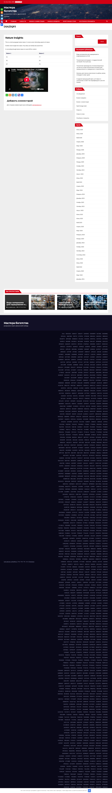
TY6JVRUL (73, 719)
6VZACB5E (85, 419)
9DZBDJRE (105, 452)
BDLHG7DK (92, 478)
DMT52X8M (79, 507)
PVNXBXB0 (66, 668)
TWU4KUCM (67, 719)
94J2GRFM (74, 450)
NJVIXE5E (80, 634)
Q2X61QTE (92, 670)
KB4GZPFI (72, 592)
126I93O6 (93, 346)
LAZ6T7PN (98, 605)
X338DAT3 (79, 756)
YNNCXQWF (73, 774)
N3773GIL (86, 629)
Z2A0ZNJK (61, 779)
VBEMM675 (92, 735)
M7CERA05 (80, 616)
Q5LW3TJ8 (79, 673)
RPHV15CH (66, 696)
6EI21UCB (105, 411)
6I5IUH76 (74, 414)
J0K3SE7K (105, 574)
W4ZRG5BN (85, 743)
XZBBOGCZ (98, 763)
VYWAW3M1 (105, 740)
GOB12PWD (65, 543)
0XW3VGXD (105, 344)
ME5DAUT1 (92, 618)
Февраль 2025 (80, 158)
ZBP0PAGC (73, 782)
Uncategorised (80, 94)
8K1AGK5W (93, 440)
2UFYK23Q (67, 370)
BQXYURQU (98, 484)
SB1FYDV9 (79, 701)
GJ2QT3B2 (92, 541)
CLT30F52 (99, 491)
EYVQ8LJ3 (61, 525)
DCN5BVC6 (105, 502)
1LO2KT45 (93, 354)
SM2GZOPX (105, 704)
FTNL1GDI (85, 533)
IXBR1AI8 (87, 574)
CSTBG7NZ (66, 497)
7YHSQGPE (75, 434)
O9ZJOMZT (92, 642)
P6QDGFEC (79, 657)
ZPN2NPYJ (92, 784)
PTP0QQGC (92, 665)
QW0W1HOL (105, 683)
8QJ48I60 (93, 442)
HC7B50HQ (80, 551)
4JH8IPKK (87, 388)
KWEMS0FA (61, 600)
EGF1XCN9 (98, 517)
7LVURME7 (86, 429)
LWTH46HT (80, 613)
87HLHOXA (62, 437)
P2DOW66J (79, 655)
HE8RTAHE (98, 551)
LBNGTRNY (105, 605)
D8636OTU (73, 502)
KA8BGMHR (105, 590)
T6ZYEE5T (73, 712)
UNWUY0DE (85, 727)
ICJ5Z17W (99, 566)
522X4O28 (63, 395)
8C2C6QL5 (92, 437)
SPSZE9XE (85, 706)
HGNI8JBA (93, 554)
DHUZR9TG (105, 504)
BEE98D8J (105, 478)
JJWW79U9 (85, 582)
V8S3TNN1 (67, 735)
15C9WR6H (80, 349)
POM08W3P (79, 662)
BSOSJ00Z (105, 484)
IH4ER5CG (81, 569)
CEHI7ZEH (105, 489)
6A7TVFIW (105, 408)
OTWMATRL (79, 652)
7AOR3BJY (79, 427)
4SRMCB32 (86, 390)
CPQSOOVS (85, 494)
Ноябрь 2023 (80, 202)
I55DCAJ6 (87, 564)
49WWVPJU (79, 385)
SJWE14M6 (79, 704)
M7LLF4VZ (86, 616)
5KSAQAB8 (79, 401)
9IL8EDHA (61, 458)
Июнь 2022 (79, 263)
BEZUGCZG (61, 481)
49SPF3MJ (73, 385)
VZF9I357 (60, 743)
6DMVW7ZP (92, 411)
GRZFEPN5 (91, 543)
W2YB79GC (73, 743)
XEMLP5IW (61, 761)
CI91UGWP (93, 491)
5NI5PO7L (74, 403)
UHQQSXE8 (98, 725)
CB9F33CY (93, 489)
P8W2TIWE (92, 657)
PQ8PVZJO (105, 662)
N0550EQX (62, 629)
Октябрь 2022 (80, 251)
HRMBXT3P (98, 559)
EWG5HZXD (98, 522)
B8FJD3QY (98, 476)
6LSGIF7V (92, 414)
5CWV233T (75, 398)
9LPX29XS (92, 458)
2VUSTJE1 (79, 370)
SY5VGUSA (105, 709)
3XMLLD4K (79, 383)
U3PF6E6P (98, 719)
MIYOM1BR (105, 621)
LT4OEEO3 (105, 611)
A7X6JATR (86, 465)
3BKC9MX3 (79, 375)
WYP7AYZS (79, 753)
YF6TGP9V (74, 771)
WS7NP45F (85, 750)
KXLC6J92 (73, 600)
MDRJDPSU (85, 618)
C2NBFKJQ (98, 486)
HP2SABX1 (72, 559)
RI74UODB (99, 691)
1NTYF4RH (67, 357)
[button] (107, 21)
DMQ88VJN (73, 507)
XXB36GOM (85, 763)
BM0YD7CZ (65, 484)
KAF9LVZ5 (66, 592)
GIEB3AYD (79, 541)
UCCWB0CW (66, 725)
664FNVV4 (68, 408)
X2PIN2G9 (74, 756)
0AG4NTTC (62, 338)
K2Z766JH (105, 587)
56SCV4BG (93, 395)
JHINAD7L (79, 582)
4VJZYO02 (61, 393)
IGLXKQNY (75, 569)
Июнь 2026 (79, 133)
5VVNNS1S (75, 406)
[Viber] (1, 21)
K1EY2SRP (99, 587)
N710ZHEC (67, 631)
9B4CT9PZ (73, 452)
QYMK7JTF (61, 686)
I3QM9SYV (70, 564)
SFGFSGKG (92, 701)
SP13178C (79, 706)
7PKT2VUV (73, 432)
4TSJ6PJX (98, 390)
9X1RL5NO (99, 460)
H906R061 (99, 548)
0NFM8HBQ (98, 341)
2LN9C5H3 (98, 364)
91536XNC (87, 447)
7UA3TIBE (105, 432)
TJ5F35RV (105, 714)
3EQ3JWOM (92, 375)
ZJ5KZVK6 (73, 784)
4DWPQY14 (92, 385)
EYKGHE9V (105, 522)
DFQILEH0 (92, 504)
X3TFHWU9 (86, 756)
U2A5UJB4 (86, 719)
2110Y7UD (62, 362)
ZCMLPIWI (86, 782)
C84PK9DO (67, 489)
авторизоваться (36, 105)
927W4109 (93, 447)
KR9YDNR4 (79, 598)
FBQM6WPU (80, 528)
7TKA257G (92, 432)
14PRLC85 (68, 349)
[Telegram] (1, 18)
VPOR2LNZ (60, 740)
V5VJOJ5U (98, 732)
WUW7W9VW (65, 753)
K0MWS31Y (92, 587)
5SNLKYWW (62, 406)
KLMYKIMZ (99, 595)
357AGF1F (86, 372)
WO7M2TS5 (97, 748)
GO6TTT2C (105, 541)
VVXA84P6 (92, 740)
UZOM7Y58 (73, 732)
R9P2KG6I (73, 688)
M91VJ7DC (98, 616)
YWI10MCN (73, 776)
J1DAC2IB (68, 577)
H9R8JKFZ (61, 551)
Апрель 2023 (80, 226)
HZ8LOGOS (88, 561)
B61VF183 (86, 476)
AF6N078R (99, 468)
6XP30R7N (69, 421)
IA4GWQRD (81, 566)
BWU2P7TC (68, 486)
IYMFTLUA (93, 574)
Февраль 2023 (80, 234)
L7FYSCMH (61, 605)
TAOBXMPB (105, 712)
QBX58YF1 (86, 675)
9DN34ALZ (98, 452)
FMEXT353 (79, 530)
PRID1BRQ (72, 665)
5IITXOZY (67, 401)
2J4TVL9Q (86, 364)
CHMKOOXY (86, 491)
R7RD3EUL (67, 688)
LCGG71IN (68, 608)
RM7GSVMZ (79, 693)
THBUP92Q (81, 714)
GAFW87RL (72, 538)
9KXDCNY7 (80, 458)
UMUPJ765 (72, 727)
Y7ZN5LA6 (74, 769)
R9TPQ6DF (79, 688)
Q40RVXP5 (105, 670)
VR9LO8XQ (66, 740)
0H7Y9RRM (105, 338)
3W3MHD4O (61, 383)
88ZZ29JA (74, 437)
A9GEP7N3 (98, 465)
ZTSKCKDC (85, 787)
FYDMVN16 (68, 535)
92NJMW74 (98, 447)
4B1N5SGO (86, 385)
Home (63, 333)
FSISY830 (73, 533)
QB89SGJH (80, 675)
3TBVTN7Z (91, 380)
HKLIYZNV (86, 556)
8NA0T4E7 (75, 442)
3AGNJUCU (67, 375)
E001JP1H (81, 512)
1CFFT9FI (69, 351)
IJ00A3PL (87, 569)
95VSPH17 (93, 450)
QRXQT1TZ (73, 683)
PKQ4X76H (99, 660)
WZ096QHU (85, 753)
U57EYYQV (66, 722)
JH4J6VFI (73, 582)
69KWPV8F (93, 408)
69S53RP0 (99, 408)
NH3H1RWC (73, 634)
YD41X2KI (105, 769)
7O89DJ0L (105, 429)
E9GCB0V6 (66, 517)
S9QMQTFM (65, 701)
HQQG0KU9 (91, 559)
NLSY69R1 (86, 634)
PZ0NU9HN (60, 670)
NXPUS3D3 (105, 636)
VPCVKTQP (105, 738)
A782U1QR (73, 465)
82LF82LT (99, 434)
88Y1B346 (68, 437)
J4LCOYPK (98, 577)
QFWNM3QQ (74, 678)
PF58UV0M (74, 660)
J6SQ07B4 (63, 579)
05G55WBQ (105, 333)
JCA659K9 (99, 579)
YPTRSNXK (86, 774)
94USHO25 (87, 450)
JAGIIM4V (82, 579)
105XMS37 (75, 346)
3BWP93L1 (86, 375)
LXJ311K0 (86, 613)
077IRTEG (80, 336)
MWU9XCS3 (98, 626)
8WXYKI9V (68, 447)
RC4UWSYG (61, 691)
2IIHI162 (81, 364)
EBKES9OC (86, 517)
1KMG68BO (67, 354)
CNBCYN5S (78, 494)
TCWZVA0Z (69, 714)
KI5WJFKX (67, 595)
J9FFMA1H (69, 579)
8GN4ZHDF (62, 440)
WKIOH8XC (98, 745)
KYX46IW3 (99, 600)
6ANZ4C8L (61, 411)
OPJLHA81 (92, 649)
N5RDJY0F (105, 629)
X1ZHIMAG (61, 756)
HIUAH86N (66, 556)
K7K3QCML (72, 590)
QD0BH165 (92, 675)
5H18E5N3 (99, 398)
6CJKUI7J (86, 411)
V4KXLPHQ (92, 732)
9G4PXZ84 (78, 455)
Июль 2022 (79, 259)
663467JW (62, 408)
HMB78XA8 (92, 556)
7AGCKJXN (67, 427)
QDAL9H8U (99, 675)
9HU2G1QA (98, 455)
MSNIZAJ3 (85, 626)
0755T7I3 (75, 336)
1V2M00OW (60, 359)
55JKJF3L (75, 395)
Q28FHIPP (86, 670)
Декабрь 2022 (80, 242)
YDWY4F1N (68, 771)
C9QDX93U (80, 489)
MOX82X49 (105, 623)
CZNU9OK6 (73, 499)
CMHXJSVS (71, 494)
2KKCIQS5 (92, 364)
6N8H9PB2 (66, 416)
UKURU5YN (66, 727)
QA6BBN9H (105, 673)
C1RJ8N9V (80, 486)
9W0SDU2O (86, 460)
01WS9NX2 (86, 333)
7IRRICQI (74, 429)
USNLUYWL (98, 727)
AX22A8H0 (98, 473)
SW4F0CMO (92, 709)
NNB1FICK (98, 634)
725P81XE (99, 421)
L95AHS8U (68, 605)
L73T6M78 (105, 603)
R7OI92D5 (61, 688)
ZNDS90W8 (86, 784)
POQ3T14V (85, 662)
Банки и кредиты (54, 21)
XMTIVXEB (105, 761)
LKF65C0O (62, 611)
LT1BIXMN (99, 611)
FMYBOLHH (86, 530)
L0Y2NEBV (62, 603)
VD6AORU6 (98, 735)
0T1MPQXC (86, 344)
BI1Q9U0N (86, 481)
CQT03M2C (98, 494)
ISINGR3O (93, 572)
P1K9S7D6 (73, 655)
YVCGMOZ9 (60, 776)
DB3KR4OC (92, 502)
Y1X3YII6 (80, 766)
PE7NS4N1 (67, 660)
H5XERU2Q (80, 548)
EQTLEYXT (72, 522)
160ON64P (86, 349)
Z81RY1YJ (99, 779)
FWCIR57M (98, 533)
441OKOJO (99, 383)
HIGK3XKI (60, 556)
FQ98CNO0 (61, 533)
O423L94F (99, 639)
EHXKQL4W (61, 520)
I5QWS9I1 (93, 564)
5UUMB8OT (69, 406)
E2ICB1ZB (105, 512)
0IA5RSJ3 (62, 341)
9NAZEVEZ (98, 458)
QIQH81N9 (72, 680)
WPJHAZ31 (65, 750)
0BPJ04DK (68, 338)
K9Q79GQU (98, 590)
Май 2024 (79, 182)
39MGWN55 (98, 372)
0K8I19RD (68, 341)
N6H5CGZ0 (61, 631)
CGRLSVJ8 (79, 491)
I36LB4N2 (105, 561)
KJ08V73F (73, 595)
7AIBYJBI (74, 427)
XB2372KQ (86, 758)
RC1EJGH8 (105, 688)
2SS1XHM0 (86, 367)
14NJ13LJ (62, 349)
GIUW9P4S (85, 541)
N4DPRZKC (92, 629)
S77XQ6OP (73, 699)
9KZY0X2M (86, 458)
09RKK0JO (105, 336)
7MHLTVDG (92, 429)
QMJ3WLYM (85, 680)
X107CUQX (105, 753)
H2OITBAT (61, 548)
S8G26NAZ (92, 699)
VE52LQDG (105, 735)
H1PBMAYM (98, 546)
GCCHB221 (91, 538)
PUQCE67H (98, 665)
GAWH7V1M (85, 538)
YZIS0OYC (92, 776)
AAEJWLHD (105, 465)
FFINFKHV (92, 528)
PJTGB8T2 (93, 660)
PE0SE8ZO (61, 660)
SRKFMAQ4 (105, 706)
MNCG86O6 (85, 623)
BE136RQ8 (99, 478)
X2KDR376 (67, 756)
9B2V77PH (67, 452)
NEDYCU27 (60, 634)
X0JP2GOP (98, 753)
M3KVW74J (60, 616)
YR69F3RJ (92, 774)
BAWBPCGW (66, 478)
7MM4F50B (99, 429)
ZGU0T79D (98, 782)
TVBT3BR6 (60, 719)
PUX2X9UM (105, 665)
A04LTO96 (62, 463)
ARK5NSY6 (105, 471)
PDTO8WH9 (105, 657)
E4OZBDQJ (74, 515)
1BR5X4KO (63, 351)
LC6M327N (62, 608)
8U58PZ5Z (86, 445)
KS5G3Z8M (92, 598)
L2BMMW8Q (81, 603)
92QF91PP (105, 447)
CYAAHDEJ (67, 499)
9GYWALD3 (91, 455)
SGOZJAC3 (105, 701)
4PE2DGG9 (67, 390)
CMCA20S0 (65, 494)
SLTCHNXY (92, 704)
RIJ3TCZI (105, 691)
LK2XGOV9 (105, 608)
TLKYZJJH (66, 717)
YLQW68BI (105, 771)
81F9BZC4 (93, 434)
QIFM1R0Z (105, 678)
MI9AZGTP (86, 621)
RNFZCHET (92, 693)
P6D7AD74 (72, 657)
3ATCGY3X (73, 375)
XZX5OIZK (62, 766)
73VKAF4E (74, 424)
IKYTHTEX (99, 569)
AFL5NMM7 (60, 471)
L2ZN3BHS (87, 603)
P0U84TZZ (67, 655)
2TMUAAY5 (98, 367)
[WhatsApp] (1, 9)
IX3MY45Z (81, 574)
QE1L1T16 (105, 675)
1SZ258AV (92, 357)
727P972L (105, 421)
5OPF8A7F (86, 403)
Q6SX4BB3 (85, 673)
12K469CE (99, 346)
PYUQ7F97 (98, 668)
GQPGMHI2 (85, 543)
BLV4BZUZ (98, 481)
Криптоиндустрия (69, 21)
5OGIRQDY (80, 403)
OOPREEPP (72, 649)
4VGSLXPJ (105, 390)
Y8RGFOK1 (80, 769)
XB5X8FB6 (92, 758)
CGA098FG (66, 491)
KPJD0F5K (73, 598)
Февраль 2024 (80, 194)
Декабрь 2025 (80, 154)
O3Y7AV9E (92, 639)
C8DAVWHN (74, 489)
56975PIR (87, 395)
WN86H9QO (84, 748)
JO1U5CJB (61, 585)
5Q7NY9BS (92, 403)
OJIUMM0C (105, 644)
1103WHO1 (87, 346)
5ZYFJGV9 (82, 406)
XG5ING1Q (80, 761)
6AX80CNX (74, 411)
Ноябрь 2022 (80, 246)
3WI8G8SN (67, 383)
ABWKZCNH (73, 468)
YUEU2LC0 (105, 774)
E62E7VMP (98, 515)
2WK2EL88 (91, 370)
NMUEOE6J (92, 634)
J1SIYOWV (74, 577)
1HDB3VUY (87, 351)
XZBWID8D (105, 763)
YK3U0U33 (99, 771)
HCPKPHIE (86, 551)
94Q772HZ (81, 450)
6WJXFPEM (105, 419)
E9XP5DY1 (73, 517)
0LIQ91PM (86, 341)
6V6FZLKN (73, 419)
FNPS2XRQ (98, 530)
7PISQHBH (67, 432)
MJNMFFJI (66, 623)
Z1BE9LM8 (105, 776)
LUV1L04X (61, 613)
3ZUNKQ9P (93, 383)
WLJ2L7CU (65, 748)
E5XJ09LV (92, 515)
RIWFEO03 (60, 693)
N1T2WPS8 (74, 629)
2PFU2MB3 (67, 367)
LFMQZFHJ (74, 608)
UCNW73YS (73, 725)
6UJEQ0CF (60, 419)
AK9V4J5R (67, 471)
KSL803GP (98, 598)
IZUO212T (99, 574)
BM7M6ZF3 (72, 484)
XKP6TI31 (99, 761)
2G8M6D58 (75, 364)
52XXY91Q (69, 395)
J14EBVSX (62, 577)
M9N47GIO (105, 616)
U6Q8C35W (79, 722)
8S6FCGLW (66, 445)
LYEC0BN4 (92, 613)
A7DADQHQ (79, 465)
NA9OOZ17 (98, 631)
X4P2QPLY (99, 756)
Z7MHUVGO (92, 779)
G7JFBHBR (105, 535)
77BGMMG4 (80, 424)
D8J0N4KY (79, 502)
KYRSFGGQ (86, 600)
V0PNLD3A (79, 732)
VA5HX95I (79, 735)
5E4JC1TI (81, 398)
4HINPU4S (75, 388)
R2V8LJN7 (86, 686)
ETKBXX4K (79, 522)
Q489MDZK (60, 673)
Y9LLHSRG (86, 769)
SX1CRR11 (98, 709)
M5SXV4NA (67, 616)
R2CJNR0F (80, 686)
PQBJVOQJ (65, 665)
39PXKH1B (105, 372)
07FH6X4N (86, 336)
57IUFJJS (99, 395)
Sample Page (73, 701)
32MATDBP (74, 372)
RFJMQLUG (87, 691)
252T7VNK (86, 362)
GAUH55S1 (78, 538)
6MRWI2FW (105, 414)
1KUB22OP (80, 354)
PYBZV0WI (79, 668)
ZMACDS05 (79, 784)
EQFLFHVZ (105, 520)
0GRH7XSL (92, 338)
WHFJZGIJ (79, 745)
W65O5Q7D (92, 743)
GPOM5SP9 (72, 543)
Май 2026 (79, 137)
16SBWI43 (92, 349)
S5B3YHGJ (60, 699)
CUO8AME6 (86, 497)
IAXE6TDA (87, 566)
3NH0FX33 (98, 377)
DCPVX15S (66, 504)
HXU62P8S (75, 561)
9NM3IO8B (105, 458)
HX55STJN (69, 561)
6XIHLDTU (63, 421)
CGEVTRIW (73, 491)
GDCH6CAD (105, 538)
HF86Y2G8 (67, 554)
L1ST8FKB (74, 603)
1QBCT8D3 (80, 357)
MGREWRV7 (79, 621)
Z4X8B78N (73, 779)
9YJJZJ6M (105, 460)
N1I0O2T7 (68, 629)
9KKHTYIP (73, 458)
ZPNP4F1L (98, 784)
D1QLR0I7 (86, 499)
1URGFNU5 (98, 357)
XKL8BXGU (92, 761)
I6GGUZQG (99, 564)
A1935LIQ (68, 463)
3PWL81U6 (72, 380)
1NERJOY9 (105, 354)
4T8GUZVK (92, 390)
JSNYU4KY (67, 587)
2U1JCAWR (60, 370)
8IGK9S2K (81, 440)
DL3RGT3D (66, 507)
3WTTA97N (73, 383)
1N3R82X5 (99, 354)
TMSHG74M (73, 717)
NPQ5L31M (60, 636)
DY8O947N (68, 512)
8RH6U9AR (99, 442)
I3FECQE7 (64, 564)
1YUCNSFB (98, 359)
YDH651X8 (61, 771)
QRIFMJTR (66, 683)
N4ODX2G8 (98, 629)
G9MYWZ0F (65, 538)
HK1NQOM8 (79, 556)
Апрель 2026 (80, 141)
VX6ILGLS (98, 740)
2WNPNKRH (98, 370)
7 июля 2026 (89, 307)
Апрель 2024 (80, 186)
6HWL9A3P (68, 414)
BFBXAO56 (67, 481)
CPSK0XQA (92, 494)
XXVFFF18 (92, 763)
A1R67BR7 (73, 463)
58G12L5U (105, 395)
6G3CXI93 (62, 414)
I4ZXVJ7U (76, 564)
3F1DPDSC (99, 375)
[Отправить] (1, 24)
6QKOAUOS (92, 416)
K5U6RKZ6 (66, 590)
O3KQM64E (86, 639)
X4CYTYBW (92, 756)
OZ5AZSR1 (98, 652)
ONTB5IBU (105, 647)
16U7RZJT (98, 349)
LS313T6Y (93, 611)
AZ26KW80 (61, 476)
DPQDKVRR (66, 509)
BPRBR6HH (91, 484)
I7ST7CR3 (69, 566)
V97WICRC (73, 735)
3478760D (80, 372)
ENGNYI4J (86, 520)
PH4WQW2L (86, 660)
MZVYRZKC (105, 626)
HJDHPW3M (73, 556)
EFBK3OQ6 (92, 517)
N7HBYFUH (73, 631)
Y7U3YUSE (68, 769)
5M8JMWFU (61, 403)
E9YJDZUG (79, 517)
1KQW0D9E (74, 354)
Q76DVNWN (98, 673)
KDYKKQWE (86, 592)
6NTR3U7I (72, 416)
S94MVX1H (98, 699)
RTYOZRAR (79, 696)
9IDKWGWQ (105, 455)
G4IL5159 (93, 535)
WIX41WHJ (91, 745)
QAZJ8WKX (73, 675)
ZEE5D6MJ (92, 782)
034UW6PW (92, 333)
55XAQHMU (81, 395)
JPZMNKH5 (80, 585)
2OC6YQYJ (60, 367)
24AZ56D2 (74, 362)
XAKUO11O (80, 758)
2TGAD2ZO (92, 367)
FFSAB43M (98, 528)
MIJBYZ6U (98, 621)
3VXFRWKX (98, 380)
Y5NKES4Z (93, 766)
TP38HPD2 (92, 717)
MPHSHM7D (65, 626)
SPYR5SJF (91, 706)
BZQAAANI (74, 486)
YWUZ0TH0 (80, 776)
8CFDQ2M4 (98, 437)
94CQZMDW (68, 450)
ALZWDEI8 (92, 471)
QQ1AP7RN (98, 680)
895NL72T (80, 437)
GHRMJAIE (73, 541)
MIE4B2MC (92, 621)
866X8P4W (105, 434)
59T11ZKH (63, 398)
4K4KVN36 (93, 388)
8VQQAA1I (98, 445)
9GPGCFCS (85, 455)
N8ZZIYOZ (92, 631)
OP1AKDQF (85, 649)
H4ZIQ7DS (67, 548)
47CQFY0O (60, 385)
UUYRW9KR (67, 730)
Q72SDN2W (91, 673)
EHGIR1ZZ (105, 517)
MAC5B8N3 (65, 618)
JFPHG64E (67, 582)
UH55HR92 (92, 725)
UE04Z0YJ (79, 725)
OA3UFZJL (98, 642)
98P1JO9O (105, 450)
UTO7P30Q (105, 727)
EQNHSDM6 (66, 522)
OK (89, 790)
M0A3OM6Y (98, 613)
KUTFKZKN (105, 598)
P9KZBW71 (98, 657)
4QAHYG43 (80, 390)
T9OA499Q (98, 712)
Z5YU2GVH (79, 779)
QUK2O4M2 (91, 683)
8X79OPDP (74, 447)
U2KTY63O (92, 719)
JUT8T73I (80, 587)
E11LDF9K (86, 512)
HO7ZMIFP (105, 556)
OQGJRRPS (98, 649)
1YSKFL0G (92, 359)
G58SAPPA (98, 535)
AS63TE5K (74, 473)
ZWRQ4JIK (105, 787)
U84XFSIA (92, 722)
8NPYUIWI (81, 442)
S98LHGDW (105, 699)
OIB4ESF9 (98, 644)
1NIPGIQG (61, 357)
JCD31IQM (105, 579)
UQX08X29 (92, 727)
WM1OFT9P (71, 748)
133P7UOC (105, 346)
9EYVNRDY (72, 455)
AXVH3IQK (105, 473)
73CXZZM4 (61, 424)
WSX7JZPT (91, 750)
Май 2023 (79, 222)
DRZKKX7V (73, 509)
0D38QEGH (74, 338)
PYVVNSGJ (105, 668)
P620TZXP (66, 657)
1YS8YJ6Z (86, 359)
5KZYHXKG (92, 401)
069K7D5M (69, 336)
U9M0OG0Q (98, 722)
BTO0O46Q (61, 486)
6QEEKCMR (85, 416)
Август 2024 (79, 174)
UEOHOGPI (85, 725)
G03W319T (80, 535)
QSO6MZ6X (79, 683)
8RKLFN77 (105, 442)
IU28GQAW (105, 572)
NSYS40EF (73, 636)
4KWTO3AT (105, 388)
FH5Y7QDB (61, 530)
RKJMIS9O (66, 693)
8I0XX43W (75, 440)
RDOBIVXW (67, 691)
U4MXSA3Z (105, 719)
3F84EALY (105, 375)
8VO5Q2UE (92, 445)
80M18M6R (87, 434)
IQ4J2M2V (69, 572)
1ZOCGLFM (105, 359)
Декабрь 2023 (80, 198)
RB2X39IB (99, 688)
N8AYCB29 (86, 631)
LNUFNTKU (68, 611)
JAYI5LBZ (87, 579)
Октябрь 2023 (80, 206)
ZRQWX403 (66, 787)
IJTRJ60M (93, 569)
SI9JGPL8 (65, 704)
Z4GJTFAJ (67, 779)
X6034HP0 (61, 758)
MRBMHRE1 (78, 626)
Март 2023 (79, 230)
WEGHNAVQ (66, 745)
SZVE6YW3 (60, 712)
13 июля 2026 (12, 307)
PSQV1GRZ (85, 665)
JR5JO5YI (99, 585)
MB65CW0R (72, 618)
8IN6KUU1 (86, 440)
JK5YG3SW (91, 582)
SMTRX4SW (66, 706)
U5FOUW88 (73, 722)
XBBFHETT (98, 758)
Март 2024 (79, 190)
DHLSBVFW (98, 504)
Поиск (78, 36)
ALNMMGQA (86, 471)
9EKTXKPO (66, 455)
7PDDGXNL (61, 432)
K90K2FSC (85, 590)
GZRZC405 (85, 546)
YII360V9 (93, 771)
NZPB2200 (60, 639)
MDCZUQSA (78, 618)
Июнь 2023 (79, 218)
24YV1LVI (80, 362)
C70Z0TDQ (61, 489)
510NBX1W (93, 393)
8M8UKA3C (62, 442)
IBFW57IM (93, 566)
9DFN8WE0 (92, 452)
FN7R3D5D (92, 530)
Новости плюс (80, 114)
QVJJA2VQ (98, 683)
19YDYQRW (105, 349)
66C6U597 (74, 408)
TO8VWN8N (86, 717)
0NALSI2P (92, 341)
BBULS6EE (73, 478)
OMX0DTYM (98, 647)
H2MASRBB (105, 546)
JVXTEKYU (86, 587)
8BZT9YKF (86, 437)
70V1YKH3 (81, 421)
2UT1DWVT (73, 370)
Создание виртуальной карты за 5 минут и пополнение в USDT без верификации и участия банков (90, 80)
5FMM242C (87, 398)
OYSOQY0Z (92, 652)
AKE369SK (73, 471)
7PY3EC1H (86, 432)
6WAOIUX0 (98, 419)
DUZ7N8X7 (92, 509)
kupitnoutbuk (22, 307)
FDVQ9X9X (86, 528)
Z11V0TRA (99, 776)
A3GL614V (85, 463)
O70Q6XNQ (72, 642)
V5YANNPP (105, 732)
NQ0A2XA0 (66, 636)
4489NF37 (105, 383)
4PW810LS (73, 390)
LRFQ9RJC (86, 611)
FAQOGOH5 (73, 528)
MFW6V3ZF (72, 621)
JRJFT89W (105, 585)
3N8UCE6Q (92, 377)
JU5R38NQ (74, 587)
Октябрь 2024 (80, 170)
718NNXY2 (93, 421)
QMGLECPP (79, 680)
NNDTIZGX (105, 634)
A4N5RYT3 (91, 463)
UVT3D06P (86, 730)
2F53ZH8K (69, 364)
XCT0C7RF (105, 758)
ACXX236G (86, 468)
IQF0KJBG (75, 572)
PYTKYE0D (92, 668)
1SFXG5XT (86, 357)
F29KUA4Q (92, 525)
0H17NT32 (99, 338)
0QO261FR (67, 344)
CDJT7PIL (99, 489)
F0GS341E (73, 525)
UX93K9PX (98, 730)
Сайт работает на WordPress (10, 561)
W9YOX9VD (105, 743)
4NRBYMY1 (61, 390)
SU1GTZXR (66, 709)
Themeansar (31, 561)
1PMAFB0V (73, 357)
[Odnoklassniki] (1, 12)
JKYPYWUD (98, 582)
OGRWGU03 (92, 644)
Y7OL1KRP (61, 769)
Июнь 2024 (79, 178)
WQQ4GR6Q (72, 750)
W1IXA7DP (66, 743)
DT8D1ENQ (86, 509)
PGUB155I (80, 660)
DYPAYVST (74, 512)
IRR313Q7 (81, 572)
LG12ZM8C (80, 608)
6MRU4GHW (98, 414)
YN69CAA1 (66, 774)
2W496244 (86, 370)
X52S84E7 (105, 756)
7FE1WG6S (98, 427)
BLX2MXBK (105, 481)
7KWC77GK (80, 429)
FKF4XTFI (73, 530)
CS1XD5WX (105, 494)
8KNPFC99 (99, 440)
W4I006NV (79, 743)
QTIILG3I (86, 683)
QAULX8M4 (67, 675)
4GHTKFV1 (63, 388)
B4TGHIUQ (73, 476)
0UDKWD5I (92, 344)
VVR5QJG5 (85, 740)
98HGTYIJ (99, 450)
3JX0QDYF (86, 377)
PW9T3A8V (73, 668)
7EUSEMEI (92, 427)
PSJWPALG (78, 665)
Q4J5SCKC (66, 673)
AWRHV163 (92, 473)
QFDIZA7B (67, 678)
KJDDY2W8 (79, 595)
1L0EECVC (86, 354)
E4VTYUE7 (80, 515)
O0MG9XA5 (73, 639)
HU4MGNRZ (105, 559)
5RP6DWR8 (105, 403)
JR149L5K (93, 585)
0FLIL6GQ (81, 338)
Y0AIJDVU (68, 766)
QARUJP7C (60, 675)
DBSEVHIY (98, 502)
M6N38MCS (73, 616)
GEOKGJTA (66, 541)
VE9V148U (61, 738)
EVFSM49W (91, 522)
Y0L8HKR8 (74, 766)
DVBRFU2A (105, 509)
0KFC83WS (80, 341)
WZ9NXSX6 (92, 753)
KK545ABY (86, 595)
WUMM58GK (105, 750)
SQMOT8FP (98, 706)
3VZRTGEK (105, 380)
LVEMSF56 (67, 613)
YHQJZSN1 (87, 771)
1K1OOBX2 (105, 351)
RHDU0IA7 (93, 691)
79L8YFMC (61, 427)
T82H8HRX (79, 712)
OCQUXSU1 (105, 642)
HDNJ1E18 (92, 551)
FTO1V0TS (91, 533)
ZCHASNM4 (80, 782)
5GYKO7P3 (93, 398)
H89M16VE (93, 548)
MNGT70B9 (92, 623)
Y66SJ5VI (99, 766)
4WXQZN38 (80, 393)
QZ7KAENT (74, 686)
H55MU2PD (73, 548)
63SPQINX (105, 406)
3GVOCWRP (73, 377)
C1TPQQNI (86, 486)
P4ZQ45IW (105, 655)
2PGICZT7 (73, 367)
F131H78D (86, 525)
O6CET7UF (66, 642)
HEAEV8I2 (61, 554)
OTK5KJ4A (72, 652)
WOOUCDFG (105, 748)
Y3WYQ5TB (86, 766)
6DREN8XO (99, 411)
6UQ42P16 (67, 419)
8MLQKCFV (69, 442)
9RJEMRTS (73, 460)
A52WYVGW (98, 463)
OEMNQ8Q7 (72, 644)
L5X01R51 (99, 603)
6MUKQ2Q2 (60, 416)
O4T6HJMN (105, 639)
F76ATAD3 (60, 528)
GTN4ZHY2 (66, 546)
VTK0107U (73, 740)
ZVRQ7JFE (91, 787)
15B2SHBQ (74, 349)
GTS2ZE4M (72, 546)
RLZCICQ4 (72, 693)
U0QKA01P (80, 719)
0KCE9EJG (74, 341)
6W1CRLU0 (92, 419)
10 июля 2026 (64, 307)
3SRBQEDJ (85, 380)
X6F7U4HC (67, 758)
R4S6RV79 (105, 686)
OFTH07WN (78, 644)
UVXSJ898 (92, 730)
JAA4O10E (75, 579)
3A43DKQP (60, 375)
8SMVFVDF (73, 445)
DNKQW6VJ (86, 507)
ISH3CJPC (87, 572)
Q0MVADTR (67, 670)
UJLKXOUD (105, 725)
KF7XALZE (98, 592)
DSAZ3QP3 (79, 509)
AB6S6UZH (66, 468)
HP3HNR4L (78, 559)
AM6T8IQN (98, 471)
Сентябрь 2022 (80, 255)
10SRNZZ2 (81, 346)
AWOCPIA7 (86, 473)
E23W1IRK (92, 512)
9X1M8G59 (92, 460)
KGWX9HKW (61, 595)
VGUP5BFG (80, 738)
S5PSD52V (66, 699)
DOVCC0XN (99, 507)
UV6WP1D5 (73, 730)
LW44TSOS (74, 613)
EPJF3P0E (98, 520)
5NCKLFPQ (67, 403)
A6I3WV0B (67, 465)
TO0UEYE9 (79, 717)
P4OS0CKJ (98, 655)
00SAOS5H (68, 333)
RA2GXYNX (86, 688)
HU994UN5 (63, 561)
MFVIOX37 (66, 621)
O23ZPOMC (80, 639)
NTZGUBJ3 (79, 636)
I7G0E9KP (105, 564)
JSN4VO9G (61, 587)
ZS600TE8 (72, 787)
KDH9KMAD (79, 592)
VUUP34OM (79, 740)
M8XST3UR (92, 616)
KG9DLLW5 (105, 592)
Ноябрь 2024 (80, 166)
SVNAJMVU (73, 709)
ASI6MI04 (80, 473)
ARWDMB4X (67, 473)
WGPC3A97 (73, 745)
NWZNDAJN (92, 636)
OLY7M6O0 (92, 647)
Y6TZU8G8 (105, 766)
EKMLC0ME (73, 520)
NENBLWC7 (67, 634)
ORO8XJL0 (105, 649)
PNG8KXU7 (72, 662)
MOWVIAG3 (98, 623)
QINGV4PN (66, 680)
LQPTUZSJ (80, 611)
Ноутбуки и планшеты (87, 21)
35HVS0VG (92, 372)
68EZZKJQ (86, 408)
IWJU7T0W (75, 574)
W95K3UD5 (98, 743)
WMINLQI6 (78, 748)
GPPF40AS (78, 543)
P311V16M (86, 655)
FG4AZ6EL (105, 528)
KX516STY (67, 600)
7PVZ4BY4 (80, 432)
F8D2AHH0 (66, 528)
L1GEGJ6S (68, 603)
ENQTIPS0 (92, 520)
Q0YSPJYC (73, 670)
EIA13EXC (67, 520)
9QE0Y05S (67, 460)
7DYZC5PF (86, 427)
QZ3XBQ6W (68, 686)
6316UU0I (93, 406)
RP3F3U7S (105, 693)
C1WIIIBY (92, 486)
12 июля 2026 (38, 307)
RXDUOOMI (86, 696)
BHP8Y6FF (73, 481)
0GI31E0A (86, 338)
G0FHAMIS (86, 535)
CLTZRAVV (105, 491)
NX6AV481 (98, 636)
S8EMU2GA (85, 699)
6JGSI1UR (79, 414)
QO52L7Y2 (92, 680)
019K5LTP (80, 333)
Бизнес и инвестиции (36, 21)
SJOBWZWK (72, 704)
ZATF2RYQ (60, 782)
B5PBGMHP (80, 476)
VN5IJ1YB (98, 738)
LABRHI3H (86, 605)
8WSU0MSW (62, 447)
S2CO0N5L (98, 696)
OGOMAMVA (85, 644)
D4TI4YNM (98, 499)
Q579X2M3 (72, 673)
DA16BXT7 (85, 502)
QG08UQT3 (80, 678)
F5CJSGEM (98, 525)
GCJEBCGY (98, 538)
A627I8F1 (61, 465)
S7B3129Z (79, 699)
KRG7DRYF (86, 598)
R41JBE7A (99, 686)
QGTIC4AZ (86, 678)
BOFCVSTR (78, 484)
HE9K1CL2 (105, 551)
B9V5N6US (105, 476)
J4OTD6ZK (105, 577)
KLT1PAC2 (105, 595)
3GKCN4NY (67, 377)
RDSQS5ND (74, 691)
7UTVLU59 (62, 434)
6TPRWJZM (105, 416)
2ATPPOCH (98, 362)
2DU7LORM (63, 364)
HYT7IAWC (82, 561)
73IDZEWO (68, 424)
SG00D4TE (98, 701)
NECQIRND (105, 631)
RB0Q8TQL (92, 688)
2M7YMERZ (105, 364)
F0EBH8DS (67, 525)
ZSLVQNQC (79, 787)
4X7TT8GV (86, 393)
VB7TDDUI (85, 735)
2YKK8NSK (105, 370)
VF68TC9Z (67, 738)
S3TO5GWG (105, 696)
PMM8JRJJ (65, 662)
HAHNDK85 (73, 551)
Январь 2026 (80, 150)
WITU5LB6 (85, 745)
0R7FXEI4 (80, 344)
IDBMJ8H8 (105, 566)
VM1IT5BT (92, 738)
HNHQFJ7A (98, 556)
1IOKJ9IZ (99, 351)
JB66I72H (93, 579)
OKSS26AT (72, 647)
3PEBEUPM (66, 380)
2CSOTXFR (105, 362)
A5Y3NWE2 (105, 463)
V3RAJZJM (85, 732)
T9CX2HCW (92, 712)
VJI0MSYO (86, 738)
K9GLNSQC (91, 590)
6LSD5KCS (85, 414)
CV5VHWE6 (98, 497)
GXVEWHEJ (79, 546)
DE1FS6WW (85, 504)
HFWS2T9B (73, 554)
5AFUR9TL (69, 398)
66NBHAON (80, 408)
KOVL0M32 (66, 598)
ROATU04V (98, 693)
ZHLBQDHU (60, 784)
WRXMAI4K (78, 750)
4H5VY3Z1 (69, 388)
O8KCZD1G (79, 642)
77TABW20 (92, 424)
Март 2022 (79, 275)
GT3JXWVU (105, 543)
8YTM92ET (80, 447)
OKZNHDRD (85, 647)
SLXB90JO (98, 704)
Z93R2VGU (105, 779)
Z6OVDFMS (86, 779)
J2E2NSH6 (86, 577)
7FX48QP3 (105, 427)
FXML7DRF (61, 535)
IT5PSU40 (99, 572)
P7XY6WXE (85, 657)
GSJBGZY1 (98, 543)
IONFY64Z (63, 572)
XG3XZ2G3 (73, 761)
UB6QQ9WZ (105, 722)
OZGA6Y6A (61, 655)
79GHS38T (105, 424)
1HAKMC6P (80, 351)
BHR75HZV (80, 481)
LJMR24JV (98, 608)
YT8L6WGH (98, 774)
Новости (23, 21)
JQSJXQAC (87, 585)
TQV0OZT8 (98, 717)
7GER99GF (62, 429)
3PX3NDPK (79, 380)
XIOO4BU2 (86, 761)
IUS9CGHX (62, 574)
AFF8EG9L (105, 468)
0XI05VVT (98, 344)
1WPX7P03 (67, 359)
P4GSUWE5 (92, 655)
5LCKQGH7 (98, 401)
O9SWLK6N (85, 642)
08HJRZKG (98, 336)
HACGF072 (67, 551)
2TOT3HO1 (105, 367)
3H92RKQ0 (80, 377)
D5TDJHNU (61, 502)
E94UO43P (105, 515)
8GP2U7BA (68, 440)
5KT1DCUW (85, 401)
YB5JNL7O (93, 769)
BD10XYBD (86, 478)
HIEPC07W (105, 554)
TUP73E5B (105, 717)
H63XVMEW (86, 548)
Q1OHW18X (80, 670)
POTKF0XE (91, 662)
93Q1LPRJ (62, 450)
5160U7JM (99, 393)
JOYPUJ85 (67, 585)
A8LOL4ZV (92, 465)
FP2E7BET (105, 530)
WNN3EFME (91, 748)
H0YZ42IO (91, 546)
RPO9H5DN (72, 696)
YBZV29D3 (99, 769)
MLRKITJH (79, 623)
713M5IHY (87, 421)
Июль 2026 (79, 129)
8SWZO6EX (79, 445)
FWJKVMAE (105, 533)
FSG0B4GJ (67, 533)
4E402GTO (98, 385)
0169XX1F (74, 333)
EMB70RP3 (80, 520)
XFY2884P (67, 761)
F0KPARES (80, 525)
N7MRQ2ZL (80, 631)
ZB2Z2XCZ (66, 782)
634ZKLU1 (99, 406)
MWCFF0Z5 (91, 626)
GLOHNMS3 (98, 541)
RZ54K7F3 (92, 696)
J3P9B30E (92, 577)
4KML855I (99, 388)
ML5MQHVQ (73, 623)
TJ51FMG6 (99, 714)
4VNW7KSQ (68, 393)
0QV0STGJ (73, 344)
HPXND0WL (85, 559)
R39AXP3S (92, 686)
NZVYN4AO (66, 639)
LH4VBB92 (86, 608)
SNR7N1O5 (72, 706)
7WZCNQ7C (68, 434)
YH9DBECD (81, 771)
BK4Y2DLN (92, 481)
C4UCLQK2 (105, 486)
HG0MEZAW (80, 554)
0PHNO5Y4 (61, 344)
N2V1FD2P (80, 629)
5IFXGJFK (61, 401)
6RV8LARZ (98, 416)
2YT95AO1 (61, 372)
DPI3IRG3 (105, 507)
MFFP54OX (105, 618)
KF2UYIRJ (92, 592)
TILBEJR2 (93, 714)
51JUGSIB (105, 393)
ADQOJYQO (92, 468)
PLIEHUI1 (105, 660)
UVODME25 (80, 730)
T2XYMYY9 (67, 712)
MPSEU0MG (72, 626)
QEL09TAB (60, 678)
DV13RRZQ (98, 509)
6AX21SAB (67, 411)
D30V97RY (92, 499)
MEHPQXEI (98, 618)
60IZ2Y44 (88, 406)
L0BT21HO (105, 600)
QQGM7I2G (105, 680)
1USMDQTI (105, 357)
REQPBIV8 (80, 691)
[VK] (1, 15)
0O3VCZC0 (105, 341)
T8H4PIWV (85, 712)
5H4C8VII (105, 398)
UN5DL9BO (79, 727)
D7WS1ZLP (67, 502)
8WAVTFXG (105, 445)
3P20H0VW (105, 377)
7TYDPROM (99, 432)
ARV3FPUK (61, 473)
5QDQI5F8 (98, 403)
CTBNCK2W (73, 497)
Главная (13, 21)
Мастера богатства (16, 323)
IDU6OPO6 (63, 569)
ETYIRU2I (85, 522)
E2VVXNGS (61, 515)
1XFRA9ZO (79, 359)
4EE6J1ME (105, 385)
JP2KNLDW (74, 585)
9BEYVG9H (80, 452)
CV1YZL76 (92, 497)
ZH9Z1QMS (105, 782)
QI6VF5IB (99, 678)
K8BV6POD (79, 590)
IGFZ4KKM (69, 569)
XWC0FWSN (79, 763)
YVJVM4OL (67, 776)
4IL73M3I (81, 388)
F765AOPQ (105, 525)
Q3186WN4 (98, 670)
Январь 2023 (80, 238)
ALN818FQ (79, 471)
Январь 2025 (80, 162)
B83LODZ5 (92, 476)
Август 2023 (79, 210)
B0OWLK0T (67, 476)
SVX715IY (79, 709)
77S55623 (87, 424)
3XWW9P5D (86, 383)
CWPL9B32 (105, 497)
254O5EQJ (92, 362)
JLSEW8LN (105, 582)
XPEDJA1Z (66, 763)
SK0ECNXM (85, 704)
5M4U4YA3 (105, 401)
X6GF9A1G (73, 758)
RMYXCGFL (86, 693)
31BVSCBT (67, 372)
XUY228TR (72, 763)
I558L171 (82, 564)
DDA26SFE (79, 504)
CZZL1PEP (80, 499)
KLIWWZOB (92, 595)
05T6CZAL (63, 336)
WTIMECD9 (98, 750)
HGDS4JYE (86, 554)
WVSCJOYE (72, 753)
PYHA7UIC (85, 668)
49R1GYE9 (66, 385)
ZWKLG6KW (98, 787)
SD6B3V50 (85, 701)
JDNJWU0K (61, 582)
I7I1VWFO (63, 566)
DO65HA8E (92, 507)
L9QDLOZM (80, 605)
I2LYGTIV (100, 561)
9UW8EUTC (80, 460)
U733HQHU (85, 722)
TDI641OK (75, 714)
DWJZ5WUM (62, 512)
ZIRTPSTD (67, 784)
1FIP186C (74, 351)
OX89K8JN (85, 652)
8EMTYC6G (105, 437)
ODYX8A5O (65, 644)
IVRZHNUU (69, 574)
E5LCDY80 (86, 515)
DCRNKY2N (72, 504)
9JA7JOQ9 (67, 458)
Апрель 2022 (80, 271)
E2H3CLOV (99, 512)
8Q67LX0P (87, 442)
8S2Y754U (60, 445)
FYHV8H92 (74, 535)
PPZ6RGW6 (98, 662)
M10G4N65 (105, 613)
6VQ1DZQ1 (79, 419)
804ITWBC (81, 434)
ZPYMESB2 (105, 784)
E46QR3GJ (67, 515)
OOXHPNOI (79, 649)
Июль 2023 (79, 214)
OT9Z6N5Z (66, 652)
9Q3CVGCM (60, 460)
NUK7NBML (85, 636)
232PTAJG (68, 362)
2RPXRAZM (79, 367)
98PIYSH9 (61, 452)
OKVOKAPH (79, 647)
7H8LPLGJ (68, 429)
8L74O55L (105, 440)
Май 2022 (79, 267)
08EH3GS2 (92, 336)
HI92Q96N (99, 554)
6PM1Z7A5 (78, 416)
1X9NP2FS (73, 359)
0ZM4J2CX (62, 346)
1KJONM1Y (61, 354)
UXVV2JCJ (105, 730)
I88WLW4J (74, 566)
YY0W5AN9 (86, 776)
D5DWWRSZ (105, 499)
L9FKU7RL (74, 605)
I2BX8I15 (94, 561)
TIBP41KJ (87, 714)
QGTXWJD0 (93, 678)
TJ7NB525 (60, 717)
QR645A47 (60, 683)
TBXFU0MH (62, 714)
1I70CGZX (93, 351)
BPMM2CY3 (85, 484)
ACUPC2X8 (79, 468)
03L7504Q (99, 333)
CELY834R (60, 491)
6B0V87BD (80, 411)
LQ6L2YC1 (74, 611)
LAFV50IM (92, 605)
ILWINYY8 (105, 569)
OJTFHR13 (65, 647)
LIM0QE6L (92, 608)
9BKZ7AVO (86, 452)
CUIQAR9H (79, 497)
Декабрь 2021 (80, 279)
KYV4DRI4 (93, 600)
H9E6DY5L (105, 548)
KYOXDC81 (80, 600)
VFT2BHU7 (73, 738)
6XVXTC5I (75, 421)
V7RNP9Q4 (61, 735)
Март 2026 (79, 145)
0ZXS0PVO (69, 346)
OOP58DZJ (65, 649)
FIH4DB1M (67, 530)
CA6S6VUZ (87, 489)
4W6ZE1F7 (74, 393)
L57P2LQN (93, 603)
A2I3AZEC (79, 463)
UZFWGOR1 (66, 732)
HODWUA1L (65, 559)
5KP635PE (73, 401)
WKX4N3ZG (105, 745)
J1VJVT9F (80, 577)
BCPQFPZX (79, 478)
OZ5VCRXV (105, 652)
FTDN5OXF (79, 533)
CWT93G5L (61, 499)
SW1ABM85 (85, 709)
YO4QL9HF (79, 774)
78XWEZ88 (98, 424)
